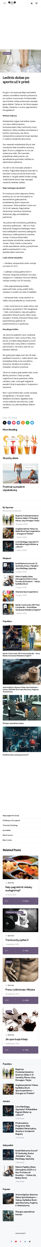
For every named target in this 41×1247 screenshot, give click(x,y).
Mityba (9, 962)
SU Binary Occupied (11, 820)
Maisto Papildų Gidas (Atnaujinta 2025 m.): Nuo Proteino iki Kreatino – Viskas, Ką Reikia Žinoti (27, 580)
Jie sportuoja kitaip (16, 1039)
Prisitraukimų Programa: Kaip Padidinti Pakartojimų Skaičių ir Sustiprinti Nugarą (25, 1128)
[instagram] (20, 1241)
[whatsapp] (27, 423)
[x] (4, 423)
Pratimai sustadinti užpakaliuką (14, 488)
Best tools (7, 840)
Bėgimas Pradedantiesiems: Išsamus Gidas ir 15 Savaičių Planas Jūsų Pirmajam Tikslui (27, 518)
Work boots (8, 835)
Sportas (11, 883)
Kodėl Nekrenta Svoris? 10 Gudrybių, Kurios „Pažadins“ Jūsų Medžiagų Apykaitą (27, 566)
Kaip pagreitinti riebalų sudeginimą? (18, 888)
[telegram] (32, 423)
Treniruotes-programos (14, 912)
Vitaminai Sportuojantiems (26, 592)
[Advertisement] (20, 28)
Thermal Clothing (10, 825)
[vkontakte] (18, 423)
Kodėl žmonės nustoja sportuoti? (15, 755)
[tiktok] (30, 1241)
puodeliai (7, 830)
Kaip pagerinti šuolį (11, 815)
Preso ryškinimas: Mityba (20, 989)
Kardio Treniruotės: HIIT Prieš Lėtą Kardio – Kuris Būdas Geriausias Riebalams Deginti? (28, 607)
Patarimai (7, 53)
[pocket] (14, 423)
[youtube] (16, 1241)
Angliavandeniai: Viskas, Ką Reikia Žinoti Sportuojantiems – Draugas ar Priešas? (27, 531)
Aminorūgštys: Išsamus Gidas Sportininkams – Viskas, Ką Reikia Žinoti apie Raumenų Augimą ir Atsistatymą (21, 689)
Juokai (9, 1011)
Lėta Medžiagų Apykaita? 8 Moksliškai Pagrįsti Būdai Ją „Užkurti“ (26, 544)
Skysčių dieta (10, 458)
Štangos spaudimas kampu (13, 723)
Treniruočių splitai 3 (16, 940)
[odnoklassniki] (23, 423)
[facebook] (9, 423)
